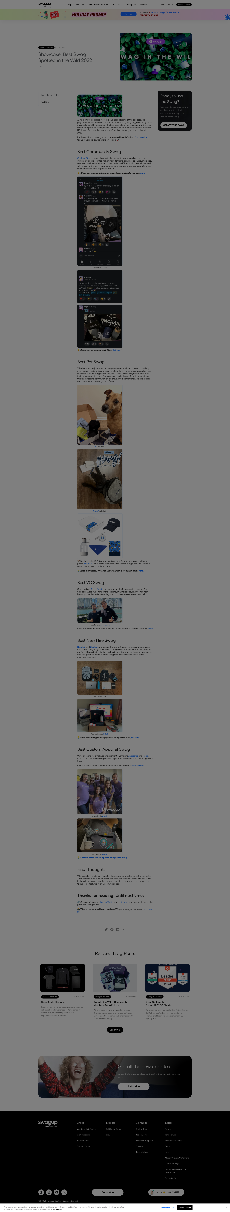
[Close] (226, 1207)
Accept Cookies (184, 1207)
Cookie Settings (167, 1207)
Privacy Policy (56, 1209)
